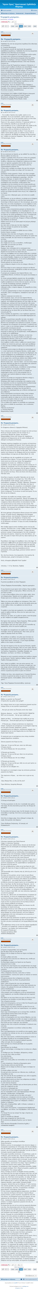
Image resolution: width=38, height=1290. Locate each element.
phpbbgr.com (25, 1286)
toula (2, 31)
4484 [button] (35, 26)
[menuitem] (6, 10)
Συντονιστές (10, 19)
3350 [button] (29, 26)
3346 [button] (12, 26)
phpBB (15, 1282)
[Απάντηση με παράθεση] (32, 33)
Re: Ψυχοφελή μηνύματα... (11, 39)
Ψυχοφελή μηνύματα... (10, 17)
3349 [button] (25, 26)
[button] (2, 26)
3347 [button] (16, 26)
